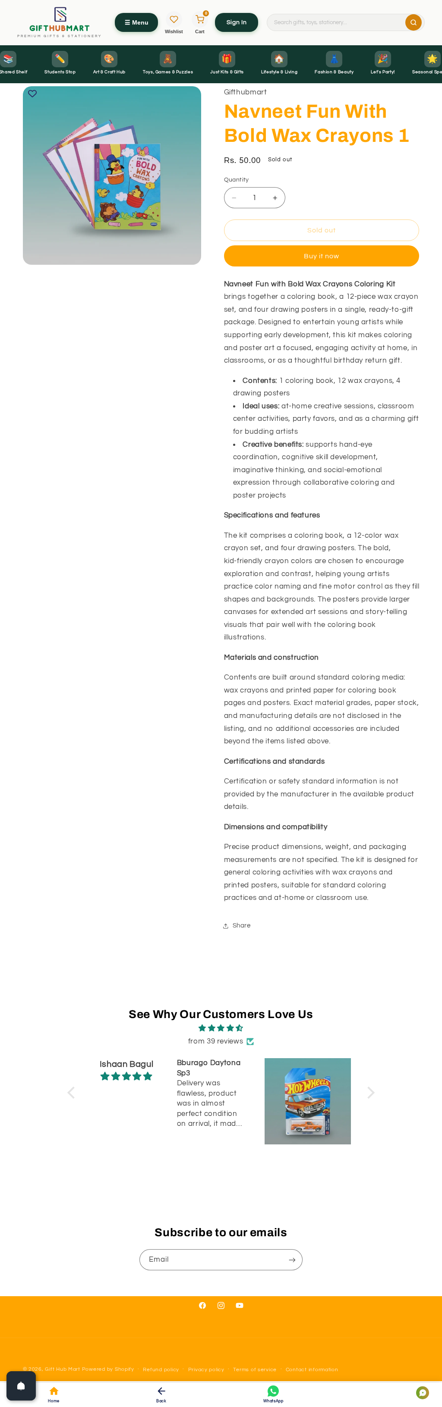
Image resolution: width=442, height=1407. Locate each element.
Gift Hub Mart (62, 1369)
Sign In (236, 22)
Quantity (236, 180)
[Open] (21, 1386)
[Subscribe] (292, 1259)
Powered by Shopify (108, 1369)
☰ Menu (136, 22)
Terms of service (255, 1369)
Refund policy (161, 1369)
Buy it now (322, 256)
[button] (73, 1093)
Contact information (312, 1369)
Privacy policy (206, 1369)
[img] (221, 1028)
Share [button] (242, 925)
